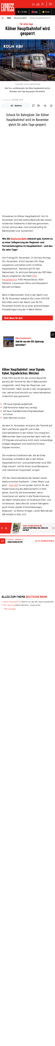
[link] (7, 7)
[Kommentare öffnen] (52, 335)
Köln (9, 18)
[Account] (42, 4)
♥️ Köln (34, 11)
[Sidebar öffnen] (50, 4)
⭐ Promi (45, 11)
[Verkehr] (33, 4)
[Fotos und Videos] (38, 4)
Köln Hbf (13, 485)
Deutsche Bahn (20, 18)
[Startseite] (2, 18)
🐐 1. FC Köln (22, 11)
